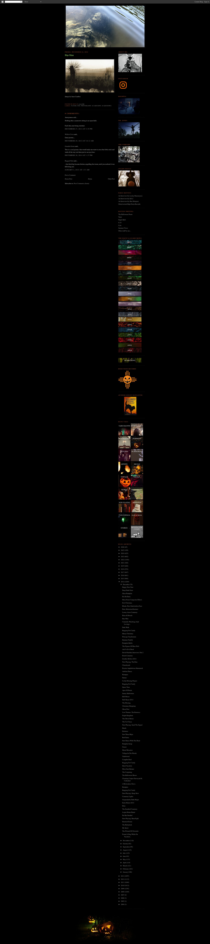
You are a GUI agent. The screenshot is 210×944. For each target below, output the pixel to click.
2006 (123, 898)
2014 (123, 582)
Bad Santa (125, 737)
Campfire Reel (127, 759)
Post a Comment (70, 175)
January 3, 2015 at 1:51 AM (77, 170)
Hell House (126, 696)
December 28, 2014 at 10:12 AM (79, 141)
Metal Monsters (127, 750)
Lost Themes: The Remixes (131, 712)
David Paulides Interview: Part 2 (132, 652)
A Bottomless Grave (128, 784)
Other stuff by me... (124, 231)
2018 (123, 569)
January (125, 872)
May (124, 859)
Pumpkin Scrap (127, 744)
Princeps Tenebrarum (129, 637)
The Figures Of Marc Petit (130, 646)
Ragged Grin (69, 161)
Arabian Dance (127, 671)
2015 (123, 578)
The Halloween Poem (125, 214)
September (126, 847)
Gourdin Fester (70, 146)
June (124, 856)
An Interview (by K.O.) (125, 198)
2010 (123, 885)
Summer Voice (123, 228)
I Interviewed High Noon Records (129, 204)
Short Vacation (127, 766)
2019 (123, 566)
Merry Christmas (127, 633)
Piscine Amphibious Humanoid (132, 668)
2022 (123, 560)
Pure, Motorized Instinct (130, 609)
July (124, 853)
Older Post (111, 179)
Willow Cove (69, 134)
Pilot (123, 806)
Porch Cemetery (127, 656)
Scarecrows (106, 106)
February (126, 869)
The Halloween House (129, 775)
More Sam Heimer (128, 769)
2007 (123, 895)
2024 (123, 553)
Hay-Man (69, 55)
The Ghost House (128, 718)
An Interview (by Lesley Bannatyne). (130, 196)
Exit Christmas (127, 603)
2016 (123, 575)
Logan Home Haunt (128, 812)
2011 (123, 882)
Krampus (125, 674)
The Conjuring (127, 772)
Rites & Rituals (127, 615)
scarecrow (96, 106)
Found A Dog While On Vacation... (130, 835)
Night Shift (122, 220)
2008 (123, 892)
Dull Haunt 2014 (127, 700)
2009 (123, 888)
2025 (123, 550)
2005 (123, 901)
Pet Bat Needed (127, 815)
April (125, 862)
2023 (123, 556)
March (125, 866)
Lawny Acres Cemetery (129, 612)
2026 (123, 547)
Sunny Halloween (128, 693)
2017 (123, 572)
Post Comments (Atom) (81, 183)
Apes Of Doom (127, 690)
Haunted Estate (127, 822)
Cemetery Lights (127, 796)
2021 (123, 563)
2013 (123, 876)
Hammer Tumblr (127, 640)
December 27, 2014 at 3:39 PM (78, 129)
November (126, 840)
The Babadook (127, 825)
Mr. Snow (125, 828)
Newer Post (68, 179)
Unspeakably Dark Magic (130, 799)
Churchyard (126, 665)
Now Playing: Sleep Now (130, 793)
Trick (120, 217)
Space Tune (126, 687)
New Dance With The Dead (131, 741)
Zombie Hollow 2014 (129, 659)
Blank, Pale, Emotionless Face (132, 606)
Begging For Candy (128, 630)
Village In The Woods (129, 753)
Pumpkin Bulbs (127, 643)
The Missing (126, 703)
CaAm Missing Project (129, 681)
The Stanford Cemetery (129, 809)
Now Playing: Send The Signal (132, 725)
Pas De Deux (126, 596)
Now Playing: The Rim (129, 662)
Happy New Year (127, 587)
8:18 (119, 222)
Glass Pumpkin (127, 593)
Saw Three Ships (127, 734)
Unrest (124, 747)
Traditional (126, 756)
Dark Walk (125, 627)
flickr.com (75, 106)
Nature (124, 678)
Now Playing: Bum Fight (130, 818)
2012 (123, 879)
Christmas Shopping (129, 706)
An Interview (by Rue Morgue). (128, 201)
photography (86, 106)
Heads (124, 728)
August (125, 850)
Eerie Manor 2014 (128, 803)
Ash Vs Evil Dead (128, 649)
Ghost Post (125, 709)
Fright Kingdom (127, 715)
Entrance (125, 731)
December (126, 584)
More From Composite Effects (132, 600)
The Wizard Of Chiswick (130, 831)
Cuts (119, 225)
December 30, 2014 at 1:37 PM (78, 155)
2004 (123, 904)
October (125, 844)
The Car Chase (127, 722)
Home (90, 179)
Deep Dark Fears (127, 590)
